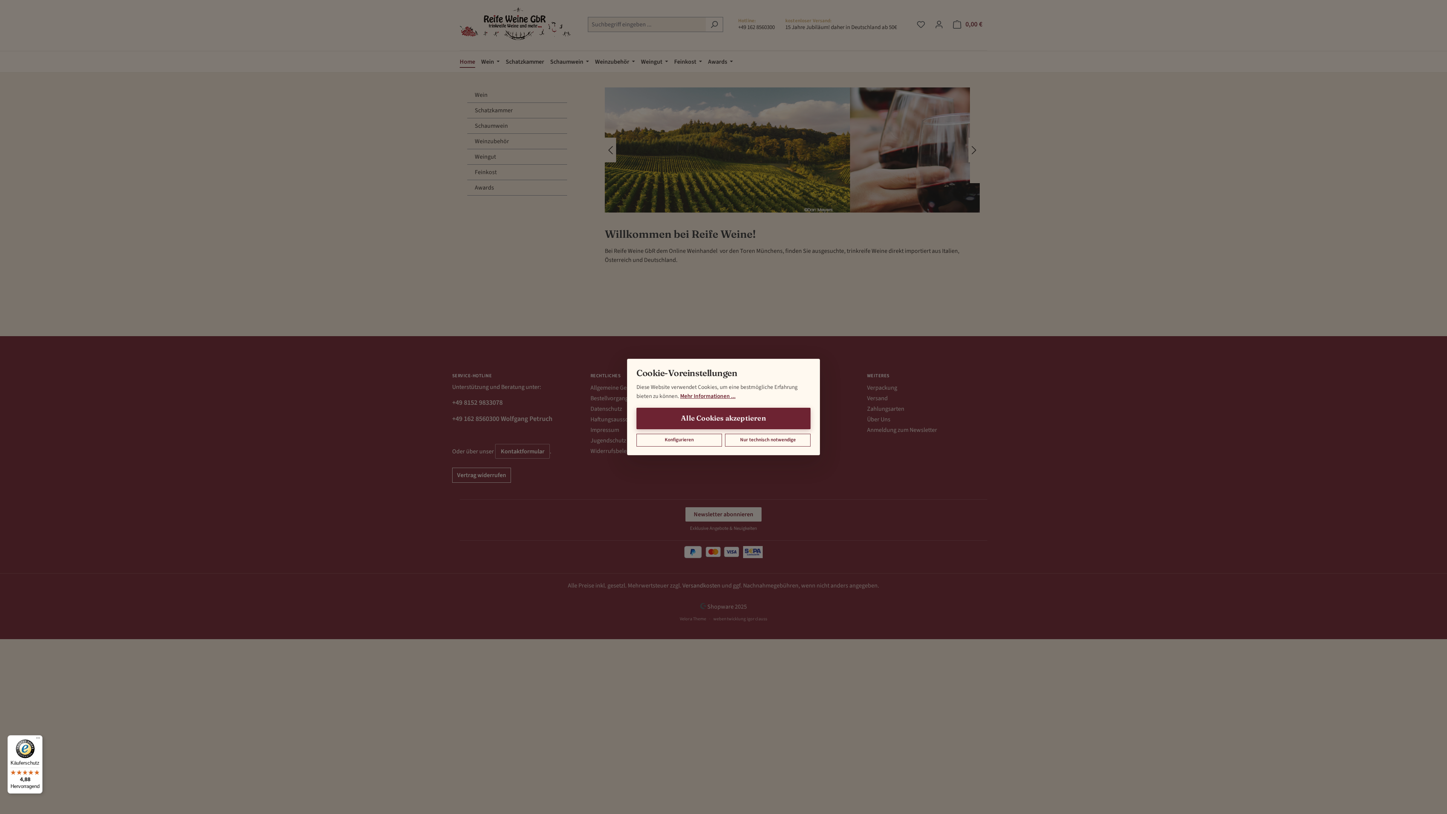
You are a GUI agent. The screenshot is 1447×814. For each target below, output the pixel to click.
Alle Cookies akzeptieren (723, 418)
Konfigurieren (679, 439)
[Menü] (38, 739)
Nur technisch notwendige (768, 439)
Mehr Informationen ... (708, 396)
